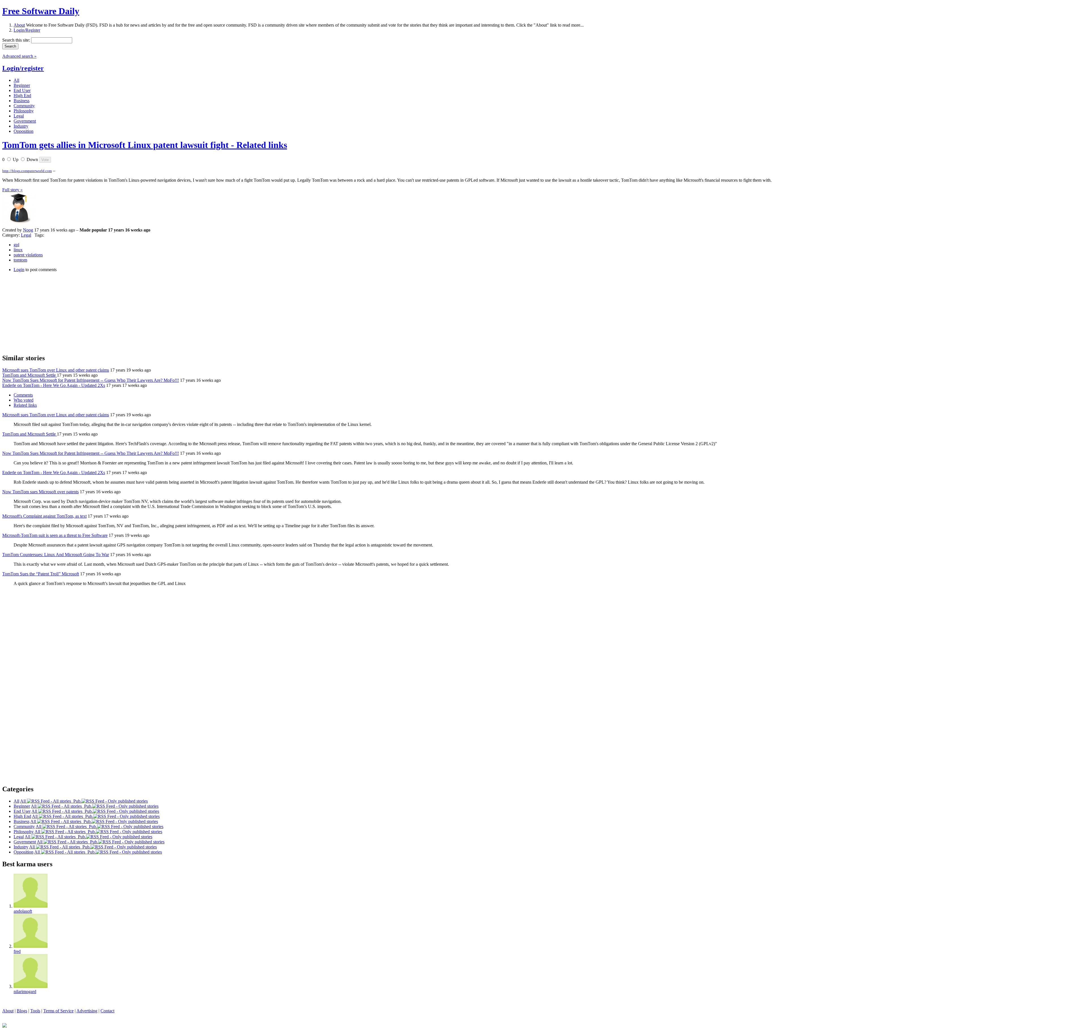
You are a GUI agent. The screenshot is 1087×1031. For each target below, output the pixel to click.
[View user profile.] (19, 224)
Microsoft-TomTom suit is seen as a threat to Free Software (55, 535)
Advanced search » (19, 56)
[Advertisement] (44, 312)
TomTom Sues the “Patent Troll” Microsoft (40, 573)
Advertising (86, 1010)
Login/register (23, 68)
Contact (107, 1010)
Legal (26, 235)
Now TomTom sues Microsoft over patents (40, 491)
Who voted (23, 400)
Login (19, 269)
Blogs (22, 1010)
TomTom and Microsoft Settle (29, 375)
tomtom (20, 260)
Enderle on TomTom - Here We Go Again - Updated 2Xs (53, 385)
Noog (28, 230)
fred (17, 951)
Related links (25, 405)
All (23, 801)
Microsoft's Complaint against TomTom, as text (44, 516)
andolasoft (23, 911)
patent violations (28, 254)
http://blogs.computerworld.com (27, 171)
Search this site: (16, 40)
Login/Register (27, 30)
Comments (23, 395)
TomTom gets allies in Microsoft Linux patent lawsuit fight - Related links (144, 145)
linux (18, 249)
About (19, 25)
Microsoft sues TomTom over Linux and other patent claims (55, 370)
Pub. (76, 801)
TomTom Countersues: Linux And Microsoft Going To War (55, 554)
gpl (16, 244)
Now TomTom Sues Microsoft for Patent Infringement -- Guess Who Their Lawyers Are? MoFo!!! (90, 380)
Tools (35, 1010)
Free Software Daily (40, 11)
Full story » (12, 189)
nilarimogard (25, 991)
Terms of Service (58, 1010)
